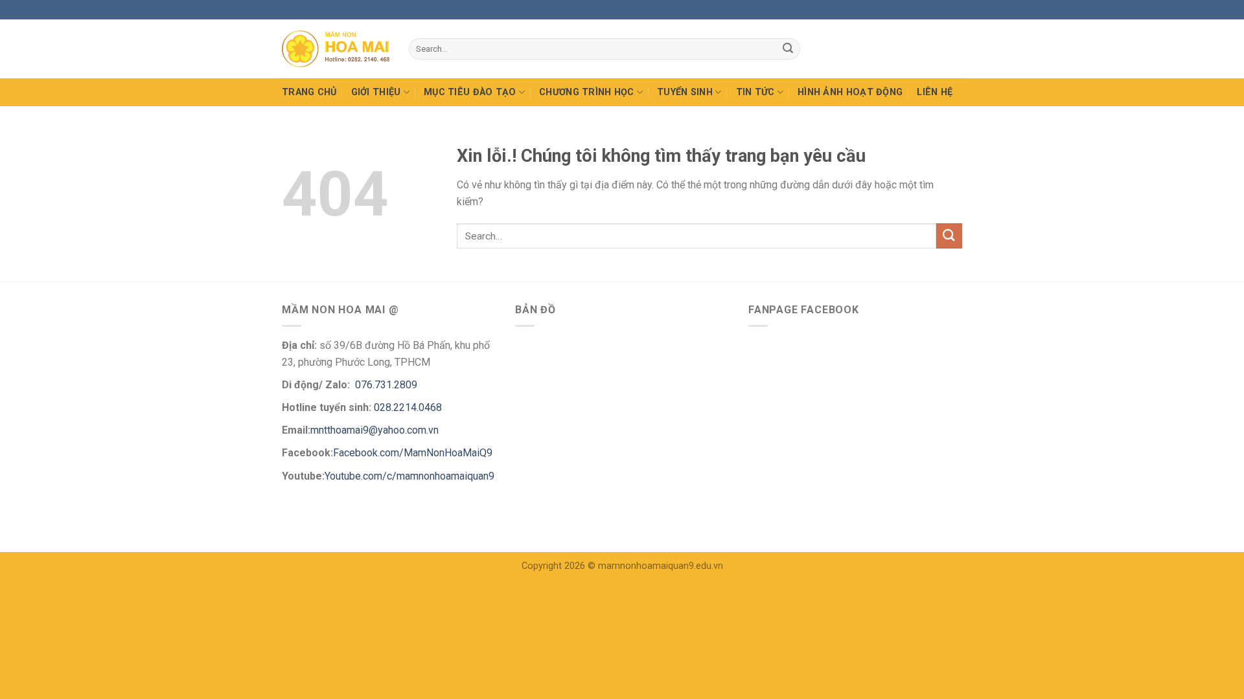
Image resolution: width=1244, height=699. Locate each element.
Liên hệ (934, 92)
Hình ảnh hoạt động (850, 92)
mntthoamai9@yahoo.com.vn (375, 430)
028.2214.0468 (408, 407)
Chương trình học (586, 92)
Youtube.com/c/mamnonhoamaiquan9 (409, 476)
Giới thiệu (376, 92)
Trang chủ (309, 92)
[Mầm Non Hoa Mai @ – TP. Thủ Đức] (335, 48)
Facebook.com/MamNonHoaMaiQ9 (412, 453)
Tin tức (755, 92)
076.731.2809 (384, 385)
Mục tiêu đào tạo (470, 92)
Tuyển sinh (685, 92)
